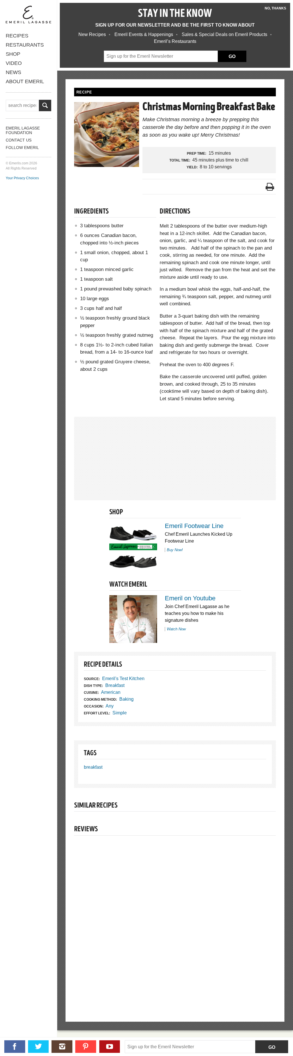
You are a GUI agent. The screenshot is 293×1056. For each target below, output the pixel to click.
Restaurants (25, 45)
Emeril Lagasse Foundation (23, 130)
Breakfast (114, 685)
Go (271, 1047)
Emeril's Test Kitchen (123, 678)
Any (110, 706)
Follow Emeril (22, 147)
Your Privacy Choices (22, 178)
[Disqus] (175, 918)
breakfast (93, 767)
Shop (13, 54)
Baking (126, 699)
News (13, 72)
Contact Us (18, 140)
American (110, 692)
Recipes (17, 36)
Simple (119, 712)
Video (14, 63)
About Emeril (25, 81)
